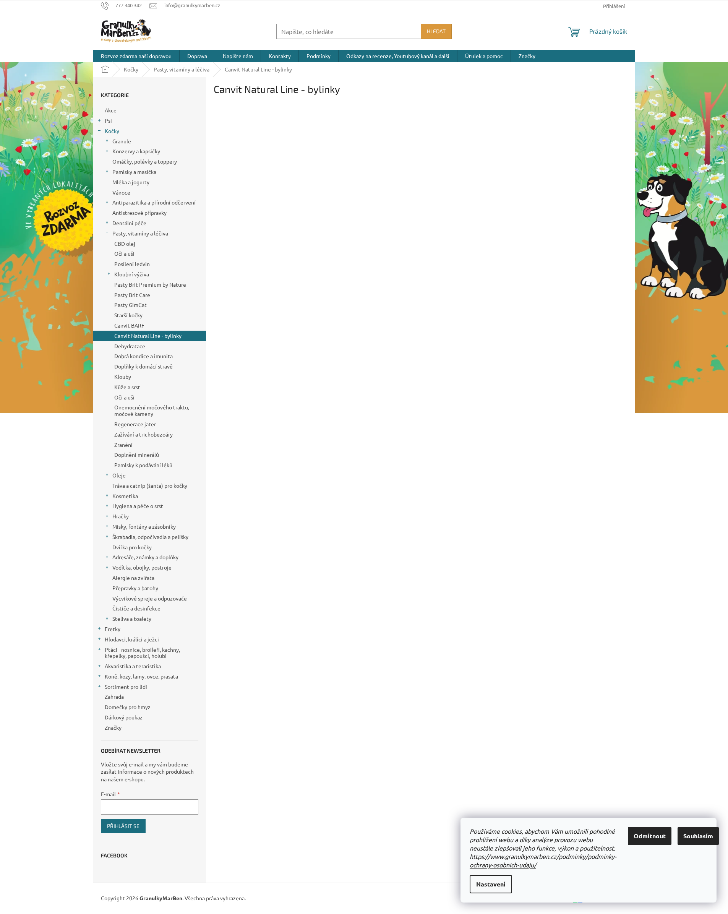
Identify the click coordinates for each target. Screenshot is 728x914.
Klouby (122, 376)
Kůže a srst (127, 386)
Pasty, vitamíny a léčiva (140, 233)
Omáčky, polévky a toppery (144, 161)
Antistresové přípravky (139, 212)
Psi (108, 120)
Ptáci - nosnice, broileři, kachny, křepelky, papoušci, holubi (142, 652)
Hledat (436, 31)
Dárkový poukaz (124, 717)
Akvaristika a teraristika (133, 665)
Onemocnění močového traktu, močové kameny (151, 410)
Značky (113, 727)
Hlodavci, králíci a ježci (132, 639)
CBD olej (124, 243)
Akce (111, 110)
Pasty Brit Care (132, 294)
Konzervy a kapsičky (136, 151)
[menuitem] (136, 56)
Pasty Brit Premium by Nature (150, 284)
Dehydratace (129, 346)
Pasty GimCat (130, 304)
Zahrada (114, 696)
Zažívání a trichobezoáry (143, 434)
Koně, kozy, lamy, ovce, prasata (141, 676)
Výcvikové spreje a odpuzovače (149, 598)
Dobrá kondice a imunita (143, 355)
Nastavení (491, 884)
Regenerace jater (135, 423)
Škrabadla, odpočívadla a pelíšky (150, 536)
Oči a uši (124, 253)
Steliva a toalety (131, 618)
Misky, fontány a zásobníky (144, 526)
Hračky (120, 516)
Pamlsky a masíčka (134, 171)
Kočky (112, 130)
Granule (121, 141)
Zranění (123, 444)
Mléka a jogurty (130, 182)
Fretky (112, 628)
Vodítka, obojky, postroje (142, 567)
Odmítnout (650, 836)
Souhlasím (698, 836)
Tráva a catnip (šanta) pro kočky (149, 485)
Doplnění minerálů (136, 454)
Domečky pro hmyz (128, 706)
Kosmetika (125, 495)
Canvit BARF (129, 325)
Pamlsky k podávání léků (143, 464)
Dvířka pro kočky (132, 547)
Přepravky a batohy (135, 587)
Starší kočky (128, 315)
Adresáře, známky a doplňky (145, 557)
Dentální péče (129, 222)
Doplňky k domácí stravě (143, 366)
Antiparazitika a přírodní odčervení (154, 202)
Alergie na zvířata (133, 577)
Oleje (119, 475)
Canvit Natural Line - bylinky (148, 335)
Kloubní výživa (131, 274)
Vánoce (121, 192)
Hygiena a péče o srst (137, 505)
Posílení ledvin (132, 263)
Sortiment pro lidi (126, 686)
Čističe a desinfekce (136, 608)
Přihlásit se (123, 826)
